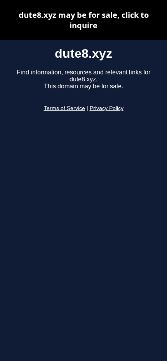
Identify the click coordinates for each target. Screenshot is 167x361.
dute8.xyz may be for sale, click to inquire (84, 20)
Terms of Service (64, 108)
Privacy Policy (107, 108)
